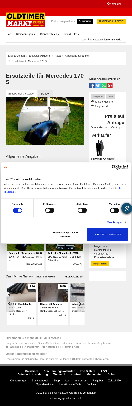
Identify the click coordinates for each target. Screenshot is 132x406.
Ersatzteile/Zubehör (40, 55)
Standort (45, 93)
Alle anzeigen (74, 276)
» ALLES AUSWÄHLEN (108, 234)
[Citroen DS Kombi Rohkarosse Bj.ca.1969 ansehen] (53, 292)
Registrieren (100, 263)
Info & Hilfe (71, 34)
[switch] (49, 210)
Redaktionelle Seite (70, 384)
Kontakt (76, 374)
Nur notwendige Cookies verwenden (65, 234)
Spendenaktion (45, 384)
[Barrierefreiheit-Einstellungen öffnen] (126, 208)
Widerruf (59, 374)
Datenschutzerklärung (33, 374)
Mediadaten (95, 374)
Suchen (86, 21)
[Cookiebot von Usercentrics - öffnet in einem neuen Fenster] (114, 167)
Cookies (91, 384)
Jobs (111, 374)
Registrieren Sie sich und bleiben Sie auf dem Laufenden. (57, 359)
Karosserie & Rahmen (77, 55)
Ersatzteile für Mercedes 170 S (25, 253)
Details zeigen (114, 222)
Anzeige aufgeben (112, 21)
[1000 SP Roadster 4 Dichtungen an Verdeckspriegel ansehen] (21, 292)
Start (8, 34)
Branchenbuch (49, 34)
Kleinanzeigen (24, 34)
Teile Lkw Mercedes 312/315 (63, 253)
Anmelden (115, 4)
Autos (58, 55)
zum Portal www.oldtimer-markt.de (101, 39)
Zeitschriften (115, 380)
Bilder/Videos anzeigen (21, 93)
